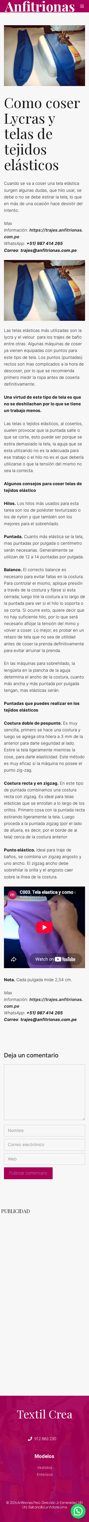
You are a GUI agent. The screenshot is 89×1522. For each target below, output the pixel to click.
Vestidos (44, 1467)
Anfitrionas (40, 6)
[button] (78, 1511)
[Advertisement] (21, 1310)
